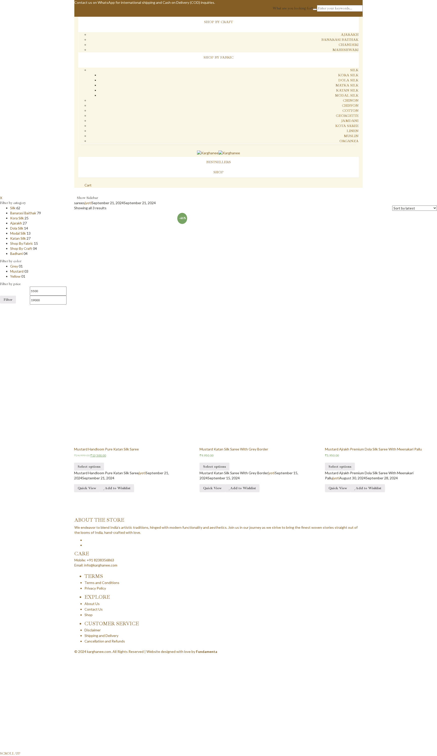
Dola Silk (348, 80)
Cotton (350, 110)
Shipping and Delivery (101, 635)
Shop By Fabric (21, 243)
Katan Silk (347, 90)
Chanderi (349, 45)
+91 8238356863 (100, 560)
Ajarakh (350, 34)
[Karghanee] (208, 152)
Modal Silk (347, 95)
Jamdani (350, 121)
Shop (88, 615)
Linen (353, 131)
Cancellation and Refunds (104, 641)
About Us (92, 603)
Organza (349, 141)
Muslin (351, 136)
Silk (354, 70)
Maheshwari (345, 50)
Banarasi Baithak (340, 39)
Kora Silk (348, 75)
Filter (8, 299)
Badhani (16, 253)
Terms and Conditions (101, 582)
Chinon (351, 100)
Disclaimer (92, 630)
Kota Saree (347, 126)
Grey (14, 266)
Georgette (347, 116)
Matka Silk (347, 85)
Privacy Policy (95, 588)
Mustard (17, 271)
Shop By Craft (21, 248)
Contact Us (93, 609)
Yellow (15, 276)
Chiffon (350, 105)
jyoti (88, 203)
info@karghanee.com (100, 565)
